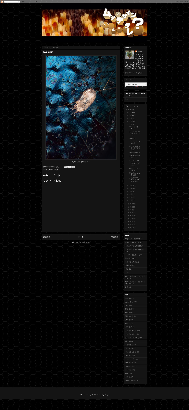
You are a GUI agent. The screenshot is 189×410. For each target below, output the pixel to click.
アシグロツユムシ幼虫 (134, 142)
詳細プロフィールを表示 (133, 73)
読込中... (128, 99)
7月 (131, 124)
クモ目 (127, 320)
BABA (139, 51)
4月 (131, 191)
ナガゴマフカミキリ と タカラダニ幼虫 (134, 180)
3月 (131, 194)
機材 (126, 373)
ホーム (80, 237)
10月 (131, 115)
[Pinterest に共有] (73, 167)
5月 (131, 188)
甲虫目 (127, 312)
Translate (141, 87)
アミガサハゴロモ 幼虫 (134, 174)
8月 (131, 121)
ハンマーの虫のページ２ (133, 255)
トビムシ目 (129, 348)
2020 (130, 110)
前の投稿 (114, 237)
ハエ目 (127, 305)
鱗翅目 (127, 309)
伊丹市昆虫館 (130, 258)
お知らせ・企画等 (131, 338)
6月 (131, 185)
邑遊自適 (128, 287)
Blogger (106, 395)
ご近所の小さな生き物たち (134, 246)
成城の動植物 (130, 265)
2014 (130, 219)
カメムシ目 (129, 302)
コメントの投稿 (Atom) (82, 242)
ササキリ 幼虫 (134, 160)
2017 (130, 210)
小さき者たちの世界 (132, 262)
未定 (126, 273)
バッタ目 (128, 355)
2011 (129, 228)
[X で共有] (69, 167)
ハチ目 (127, 298)
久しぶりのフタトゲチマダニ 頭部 (135, 148)
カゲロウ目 (129, 363)
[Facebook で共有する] (71, 167)
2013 (130, 222)
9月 (131, 118)
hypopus (132, 138)
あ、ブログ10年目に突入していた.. (134, 133)
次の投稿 (46, 237)
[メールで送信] (65, 167)
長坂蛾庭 (128, 269)
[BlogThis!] (67, 167)
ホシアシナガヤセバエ (134, 169)
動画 (126, 323)
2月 (131, 197)
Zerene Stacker (130, 380)
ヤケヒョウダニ (134, 153)
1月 (131, 200)
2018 (130, 207)
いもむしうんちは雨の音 (133, 242)
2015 (130, 216)
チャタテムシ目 (130, 352)
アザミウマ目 (130, 359)
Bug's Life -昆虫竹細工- (133, 239)
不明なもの (129, 345)
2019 (130, 204)
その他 (127, 377)
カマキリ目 (129, 366)
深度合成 (56, 170)
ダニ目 (50, 170)
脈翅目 (127, 341)
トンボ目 (128, 370)
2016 (130, 213)
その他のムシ (130, 334)
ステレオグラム (130, 330)
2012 (130, 225)
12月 (131, 112)
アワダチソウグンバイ (134, 164)
